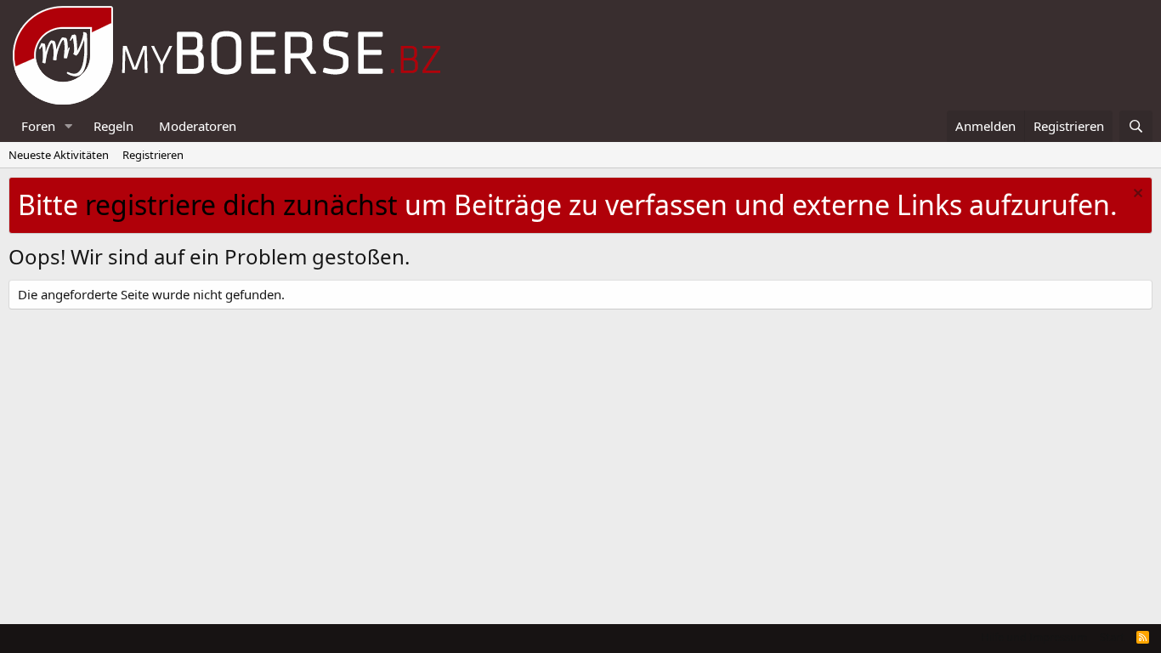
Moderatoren (197, 125)
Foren (38, 125)
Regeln (113, 125)
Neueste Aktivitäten (58, 154)
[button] (69, 126)
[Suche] (1136, 126)
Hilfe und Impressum (1034, 636)
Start (1112, 636)
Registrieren (153, 154)
